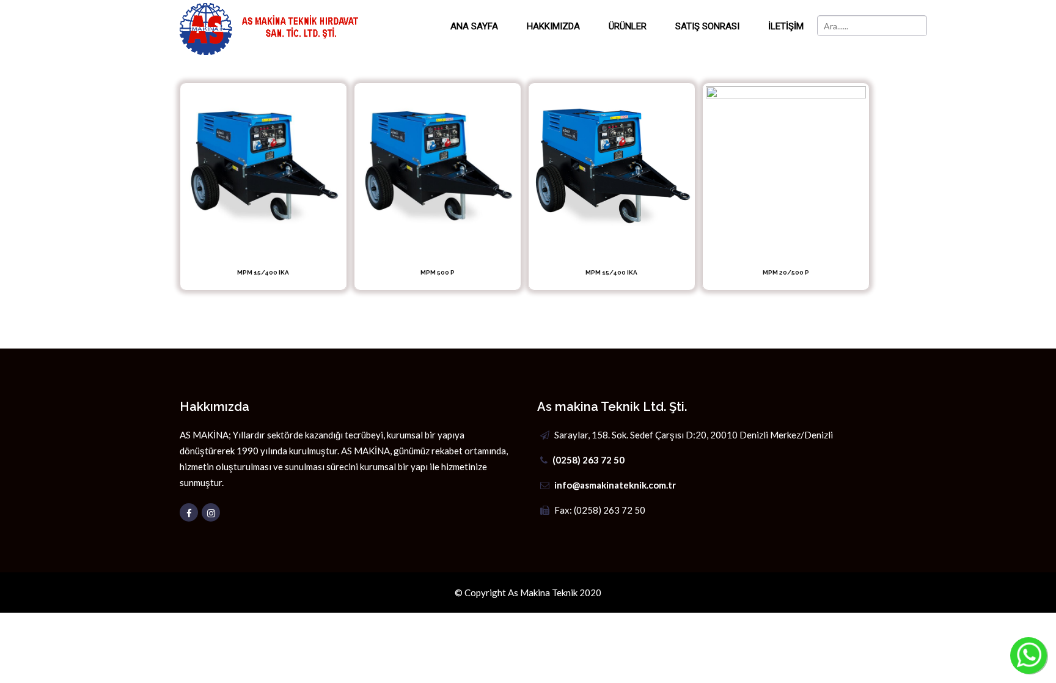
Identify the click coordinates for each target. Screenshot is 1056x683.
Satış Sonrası (707, 26)
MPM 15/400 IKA (263, 272)
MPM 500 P (437, 272)
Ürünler (628, 26)
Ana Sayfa (474, 26)
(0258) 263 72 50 (588, 459)
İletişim (786, 26)
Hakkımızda (553, 26)
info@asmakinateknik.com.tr (615, 484)
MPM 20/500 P (786, 272)
